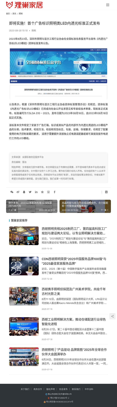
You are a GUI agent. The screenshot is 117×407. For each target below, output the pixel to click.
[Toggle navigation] (108, 5)
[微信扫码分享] (12, 192)
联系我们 (76, 389)
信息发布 (63, 389)
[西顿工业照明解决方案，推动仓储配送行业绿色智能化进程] (24, 326)
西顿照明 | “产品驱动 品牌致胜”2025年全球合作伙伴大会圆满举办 (74, 352)
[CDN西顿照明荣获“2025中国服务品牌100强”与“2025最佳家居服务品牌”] (24, 266)
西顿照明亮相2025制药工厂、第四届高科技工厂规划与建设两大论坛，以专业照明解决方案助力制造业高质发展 (74, 231)
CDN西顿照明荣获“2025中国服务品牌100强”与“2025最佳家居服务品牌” (74, 261)
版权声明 (50, 389)
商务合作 (38, 389)
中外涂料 (89, 389)
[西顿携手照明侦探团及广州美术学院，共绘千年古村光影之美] (24, 296)
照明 (34, 30)
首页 (8, 14)
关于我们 (25, 389)
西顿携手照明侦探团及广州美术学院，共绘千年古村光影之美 (74, 291)
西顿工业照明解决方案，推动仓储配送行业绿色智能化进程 (74, 322)
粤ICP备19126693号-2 (59, 398)
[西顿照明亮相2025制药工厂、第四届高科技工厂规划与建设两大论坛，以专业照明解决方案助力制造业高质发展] (24, 235)
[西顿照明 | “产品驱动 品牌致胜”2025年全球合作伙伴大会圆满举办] (24, 356)
